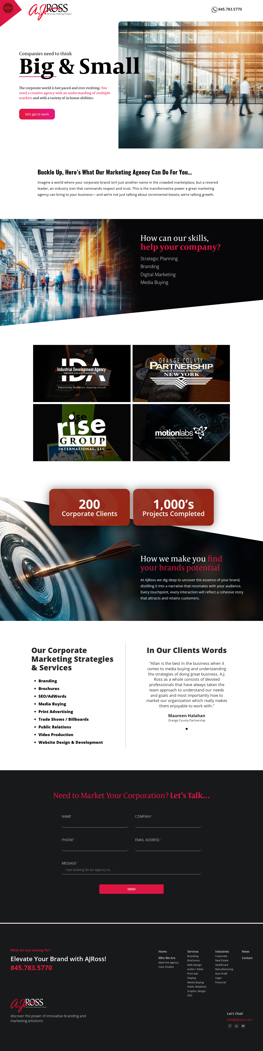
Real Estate (221, 960)
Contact (247, 958)
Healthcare (221, 965)
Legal (218, 978)
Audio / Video (195, 969)
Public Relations (54, 726)
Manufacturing (224, 969)
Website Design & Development (70, 742)
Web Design (194, 965)
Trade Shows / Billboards (63, 719)
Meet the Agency (169, 962)
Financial (220, 982)
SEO (42, 696)
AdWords (57, 696)
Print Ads (192, 973)
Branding (47, 680)
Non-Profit (221, 973)
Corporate (221, 956)
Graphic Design (196, 991)
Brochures (48, 688)
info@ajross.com (239, 1019)
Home (163, 951)
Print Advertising (55, 711)
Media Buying (52, 703)
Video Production (55, 734)
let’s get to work (37, 114)
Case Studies (166, 966)
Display (191, 978)
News (246, 951)
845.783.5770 (229, 9)
